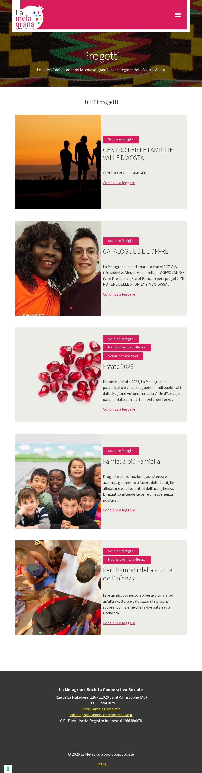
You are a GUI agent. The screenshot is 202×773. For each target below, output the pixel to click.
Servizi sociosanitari (123, 356)
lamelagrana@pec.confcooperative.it (101, 715)
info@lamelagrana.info (101, 709)
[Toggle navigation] (178, 14)
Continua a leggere (119, 183)
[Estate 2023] (84, 374)
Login (101, 764)
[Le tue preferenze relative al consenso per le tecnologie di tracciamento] (8, 769)
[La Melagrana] (31, 15)
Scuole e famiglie (121, 139)
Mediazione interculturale (127, 347)
